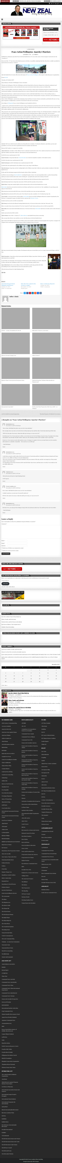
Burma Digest (5, 970)
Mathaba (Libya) (45, 889)
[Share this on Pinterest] (30, 293)
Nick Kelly (38, 208)
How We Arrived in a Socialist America (16, 652)
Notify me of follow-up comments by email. (13, 548)
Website (4, 545)
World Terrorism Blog (7, 950)
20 (14, 678)
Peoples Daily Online (7, 1049)
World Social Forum (6, 1150)
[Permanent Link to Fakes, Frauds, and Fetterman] (5, 703)
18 (56, 675)
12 (5, 675)
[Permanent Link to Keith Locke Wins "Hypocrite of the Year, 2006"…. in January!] (46, 394)
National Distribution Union (48, 788)
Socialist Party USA (26, 869)
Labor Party (24, 821)
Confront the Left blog (7, 771)
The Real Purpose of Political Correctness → (50, 414)
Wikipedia (10, 103)
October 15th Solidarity (47, 800)
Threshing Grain (6, 929)
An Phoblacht (45, 847)
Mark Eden (4, 187)
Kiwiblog (44, 729)
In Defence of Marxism (7, 1086)
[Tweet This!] (25, 293)
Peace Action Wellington (33, 74)
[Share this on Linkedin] (33, 293)
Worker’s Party (34, 198)
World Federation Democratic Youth (10, 1141)
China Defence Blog (6, 765)
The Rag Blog (25, 890)
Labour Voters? (36, 355)
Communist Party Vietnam (8, 996)
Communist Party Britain (48, 850)
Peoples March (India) (7, 1052)
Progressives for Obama (28, 857)
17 (48, 675)
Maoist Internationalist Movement (10, 1109)
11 (56, 673)
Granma (43, 834)
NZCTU (43, 794)
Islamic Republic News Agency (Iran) (11, 1014)
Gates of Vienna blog (7, 799)
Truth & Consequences (7, 935)
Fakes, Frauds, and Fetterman (9, 619)
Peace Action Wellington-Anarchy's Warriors (31, 51)
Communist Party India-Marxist (9, 993)
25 (56, 678)
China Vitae (4, 976)
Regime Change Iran (7, 872)
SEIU (23, 866)
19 (5, 678)
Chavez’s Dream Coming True (9, 355)
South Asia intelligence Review (9, 893)
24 (48, 678)
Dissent (23, 798)
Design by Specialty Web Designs (31, 1161)
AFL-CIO (24, 726)
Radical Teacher (25, 860)
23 (39, 678)
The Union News (6, 923)
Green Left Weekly (6, 1002)
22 (31, 678)
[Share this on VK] (41, 293)
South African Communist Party (49, 892)
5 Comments (35, 54)
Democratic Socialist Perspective (10, 999)
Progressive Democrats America (30, 854)
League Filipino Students (8, 1034)
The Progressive (26, 887)
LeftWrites (4, 1037)
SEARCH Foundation (7, 1058)
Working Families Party (27, 900)
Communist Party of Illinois (28, 736)
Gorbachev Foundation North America (31, 801)
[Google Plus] (55, 3)
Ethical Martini (45, 754)
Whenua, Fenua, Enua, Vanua (8, 1067)
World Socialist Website (7, 1153)
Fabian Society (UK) (46, 864)
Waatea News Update (47, 821)
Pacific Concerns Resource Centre (10, 1046)
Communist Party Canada (28, 733)
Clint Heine (44, 726)
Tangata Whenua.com (47, 812)
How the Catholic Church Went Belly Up (11, 616)
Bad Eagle (4, 750)
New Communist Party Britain (49, 873)
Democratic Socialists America (29, 743)
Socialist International (7, 1129)
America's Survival (6, 729)
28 (22, 681)
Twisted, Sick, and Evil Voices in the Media (12, 622)
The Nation (24, 884)
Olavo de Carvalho (6, 853)
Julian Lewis (5, 829)
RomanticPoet (5, 881)
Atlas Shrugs (5, 741)
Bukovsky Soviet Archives (8, 753)
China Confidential (6, 762)
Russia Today (45, 879)
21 (22, 678)
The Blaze (4, 899)
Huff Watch (4, 805)
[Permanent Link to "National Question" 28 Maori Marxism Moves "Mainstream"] (46, 368)
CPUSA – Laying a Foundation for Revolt (11, 330)
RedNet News (5, 1121)
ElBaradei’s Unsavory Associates (40, 330)
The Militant (25, 881)
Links (3, 1040)
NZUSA (43, 797)
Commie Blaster (6, 768)
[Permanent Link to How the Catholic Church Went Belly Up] (5, 695)
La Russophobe (5, 832)
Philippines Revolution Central (9, 1055)
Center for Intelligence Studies (9, 759)
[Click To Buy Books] (21, 39)
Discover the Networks (7, 783)
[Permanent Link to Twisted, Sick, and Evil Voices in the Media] (5, 710)
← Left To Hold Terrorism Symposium (10, 414)
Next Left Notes (25, 842)
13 (14, 675)
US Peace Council (26, 894)
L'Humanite (44, 870)
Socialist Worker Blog (47, 809)
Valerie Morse (24, 215)
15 (31, 675)
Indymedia (44, 775)
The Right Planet (6, 917)
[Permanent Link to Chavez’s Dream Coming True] (16, 343)
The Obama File (5, 908)
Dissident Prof (5, 786)
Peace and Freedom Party (28, 851)
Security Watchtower (7, 890)
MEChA (23, 827)
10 (48, 673)
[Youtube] (57, 3)
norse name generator (7, 654)
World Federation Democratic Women (11, 1138)
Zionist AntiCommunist (7, 957)
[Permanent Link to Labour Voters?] (46, 343)
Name (3, 540)
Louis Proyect (25, 824)
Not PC (43, 732)
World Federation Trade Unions (9, 1144)
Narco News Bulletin (47, 837)
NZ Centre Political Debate (48, 735)
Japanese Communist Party (8, 1020)
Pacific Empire (45, 741)
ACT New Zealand (46, 723)
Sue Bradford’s (18, 175)
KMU (3, 1026)
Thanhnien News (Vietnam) (8, 1064)
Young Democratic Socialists (28, 903)
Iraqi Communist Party (7, 1011)
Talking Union (25, 875)
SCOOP (6, 77)
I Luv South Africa (6, 808)
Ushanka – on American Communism (10, 941)
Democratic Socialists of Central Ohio (31, 792)
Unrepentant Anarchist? (7, 406)
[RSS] (59, 3)
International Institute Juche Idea (10, 1008)
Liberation (44, 784)
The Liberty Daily (6, 905)
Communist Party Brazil (47, 831)
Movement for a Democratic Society (30, 830)
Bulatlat (3, 967)
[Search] (60, 3)
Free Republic (5, 789)
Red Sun (4, 1115)
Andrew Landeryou (6, 738)
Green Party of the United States (29, 804)
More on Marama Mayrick (47, 283)
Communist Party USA (27, 740)
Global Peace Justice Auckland (49, 763)
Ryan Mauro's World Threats (9, 884)
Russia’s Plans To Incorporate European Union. (13, 380)
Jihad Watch (5, 823)
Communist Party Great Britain (49, 853)
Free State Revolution (7, 793)
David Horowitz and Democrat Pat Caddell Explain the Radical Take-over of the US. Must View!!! (37, 654)
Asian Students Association (8, 964)
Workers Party (45, 824)
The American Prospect (27, 878)
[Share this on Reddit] (35, 293)
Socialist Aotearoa (46, 806)
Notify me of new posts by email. (11, 550)
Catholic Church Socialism (8, 627)
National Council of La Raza (28, 833)
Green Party (44, 766)
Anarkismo (4, 1079)
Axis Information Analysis (8, 744)
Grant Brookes (22, 157)
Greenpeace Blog (46, 769)
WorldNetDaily (5, 954)
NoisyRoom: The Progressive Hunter (11, 850)
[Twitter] (52, 3)
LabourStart (5, 1106)
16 (39, 675)
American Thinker (6, 735)
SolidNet (4, 1132)
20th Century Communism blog (9, 723)
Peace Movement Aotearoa (48, 803)
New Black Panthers (26, 836)
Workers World (25, 897)
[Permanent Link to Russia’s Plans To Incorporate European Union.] (16, 368)
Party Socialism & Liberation (28, 845)
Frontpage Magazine (7, 796)
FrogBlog (44, 757)
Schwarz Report (6, 887)
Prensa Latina (45, 840)
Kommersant (45, 867)
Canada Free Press (6, 756)
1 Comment (18, 702)
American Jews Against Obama (9, 732)
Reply (4, 446)
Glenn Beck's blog (6, 802)
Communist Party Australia (8, 979)
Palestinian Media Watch (8, 859)
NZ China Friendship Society (48, 790)
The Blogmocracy (6, 902)
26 (5, 681)
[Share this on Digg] (38, 293)
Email (3, 543)
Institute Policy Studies (27, 810)
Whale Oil (44, 744)
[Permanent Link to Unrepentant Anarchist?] (16, 394)
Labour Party (45, 781)
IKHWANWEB (5, 1005)
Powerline (4, 869)
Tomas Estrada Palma (7, 932)
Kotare (43, 778)
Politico (3, 866)
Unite (43, 818)
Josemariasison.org (6, 1023)
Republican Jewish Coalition (8, 875)
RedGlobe (4, 1118)
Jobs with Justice (26, 818)
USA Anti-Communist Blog (8, 938)
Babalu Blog (4, 747)
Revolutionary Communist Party (29, 863)
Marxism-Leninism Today (8, 1112)
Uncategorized (31, 49)
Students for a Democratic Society (30, 872)
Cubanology (4, 777)
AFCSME (24, 723)
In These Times (25, 807)
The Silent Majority (6, 920)
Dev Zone (44, 751)
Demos (23, 795)
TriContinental (5, 1135)
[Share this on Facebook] (27, 293)
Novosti (43, 876)
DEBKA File (4, 780)
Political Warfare (6, 862)
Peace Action (25, 848)
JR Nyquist (4, 826)
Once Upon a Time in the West (9, 856)
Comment (4, 524)
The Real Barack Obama (7, 914)
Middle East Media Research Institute (11, 841)
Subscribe (5, 583)
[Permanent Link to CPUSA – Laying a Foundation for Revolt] (16, 318)
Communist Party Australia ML (9, 982)
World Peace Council (7, 1147)
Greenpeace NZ (45, 772)
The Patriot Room (6, 911)
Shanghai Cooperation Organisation (10, 1061)
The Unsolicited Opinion (8, 926)
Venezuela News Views (7, 948)
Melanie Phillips (6, 835)
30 (39, 681)
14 (22, 675)
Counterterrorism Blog (7, 774)
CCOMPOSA (5, 973)
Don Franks (26, 196)
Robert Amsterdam (6, 878)
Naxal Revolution (6, 1043)
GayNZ (43, 760)
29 (31, 681)
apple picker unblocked (7, 657)
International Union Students (9, 1099)
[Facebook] (53, 3)
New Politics (25, 839)
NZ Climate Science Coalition (48, 738)
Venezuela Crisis (6, 944)
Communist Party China (7, 985)
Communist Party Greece (48, 856)
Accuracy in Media (6, 726)
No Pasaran (4, 847)
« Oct (3, 685)
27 (14, 681)
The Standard (45, 815)
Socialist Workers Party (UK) (49, 882)
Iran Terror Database (7, 820)
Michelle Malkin (6, 838)
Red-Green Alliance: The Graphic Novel (11, 624)
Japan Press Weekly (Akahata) (9, 1017)
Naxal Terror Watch (6, 844)
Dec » (6, 685)
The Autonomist (5, 896)
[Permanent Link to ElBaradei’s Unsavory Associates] (46, 318)
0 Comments (18, 694)
